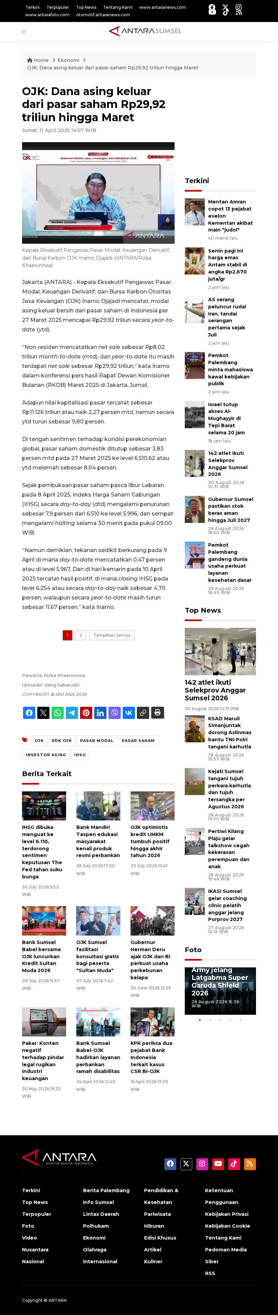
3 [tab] (220, 1019)
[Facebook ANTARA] (212, 7)
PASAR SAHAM (138, 740)
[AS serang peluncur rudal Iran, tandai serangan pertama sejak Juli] (195, 309)
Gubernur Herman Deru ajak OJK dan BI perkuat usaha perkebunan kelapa (150, 960)
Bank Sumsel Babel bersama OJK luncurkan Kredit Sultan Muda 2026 (41, 956)
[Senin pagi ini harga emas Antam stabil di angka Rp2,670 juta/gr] (195, 260)
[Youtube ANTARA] (212, 12)
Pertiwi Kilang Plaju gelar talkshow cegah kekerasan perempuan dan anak (229, 849)
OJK (39, 740)
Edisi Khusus (160, 1238)
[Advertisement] (231, 127)
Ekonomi (69, 60)
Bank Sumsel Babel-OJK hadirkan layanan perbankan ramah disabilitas (98, 1057)
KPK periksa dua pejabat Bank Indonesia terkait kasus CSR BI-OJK (151, 1057)
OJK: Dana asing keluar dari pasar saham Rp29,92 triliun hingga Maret (112, 68)
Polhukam (96, 1226)
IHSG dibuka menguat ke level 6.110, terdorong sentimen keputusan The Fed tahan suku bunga (42, 852)
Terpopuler (57, 7)
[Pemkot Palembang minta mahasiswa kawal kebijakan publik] (195, 365)
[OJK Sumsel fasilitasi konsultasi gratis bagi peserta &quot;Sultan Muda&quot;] (98, 920)
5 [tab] (240, 1019)
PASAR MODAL (97, 740)
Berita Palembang (106, 1190)
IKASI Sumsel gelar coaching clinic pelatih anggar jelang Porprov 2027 (227, 905)
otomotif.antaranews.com (103, 14)
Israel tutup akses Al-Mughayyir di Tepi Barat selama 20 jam (226, 418)
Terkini (32, 7)
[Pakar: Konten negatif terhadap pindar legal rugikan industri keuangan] (44, 1021)
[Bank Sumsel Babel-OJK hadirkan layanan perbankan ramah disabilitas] (98, 1021)
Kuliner (153, 1261)
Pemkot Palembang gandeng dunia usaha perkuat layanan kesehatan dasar (230, 562)
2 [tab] (210, 1019)
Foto (193, 950)
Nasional (33, 1261)
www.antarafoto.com (47, 14)
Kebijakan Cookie (227, 1226)
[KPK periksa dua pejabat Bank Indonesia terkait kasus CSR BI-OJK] (153, 1021)
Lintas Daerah (101, 1214)
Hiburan (154, 1226)
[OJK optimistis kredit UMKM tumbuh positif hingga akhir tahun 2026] (153, 805)
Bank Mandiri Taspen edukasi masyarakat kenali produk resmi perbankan (98, 841)
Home (41, 60)
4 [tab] (230, 1019)
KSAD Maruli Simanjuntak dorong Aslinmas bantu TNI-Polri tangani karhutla (230, 733)
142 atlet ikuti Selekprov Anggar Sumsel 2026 (215, 690)
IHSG (80, 754)
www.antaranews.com (162, 7)
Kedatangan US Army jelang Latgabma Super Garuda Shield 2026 (220, 977)
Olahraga (94, 1250)
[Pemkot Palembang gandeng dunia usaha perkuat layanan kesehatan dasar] (195, 554)
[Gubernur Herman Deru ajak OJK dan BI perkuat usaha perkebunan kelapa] (153, 920)
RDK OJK (62, 740)
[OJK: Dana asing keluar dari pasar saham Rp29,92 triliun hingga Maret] (220, 651)
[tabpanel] (220, 991)
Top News (86, 7)
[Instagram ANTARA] (239, 7)
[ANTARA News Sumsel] (145, 31)
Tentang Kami (118, 7)
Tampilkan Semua (112, 635)
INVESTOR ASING (46, 754)
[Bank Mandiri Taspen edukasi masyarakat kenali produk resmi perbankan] (98, 805)
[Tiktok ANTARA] (226, 12)
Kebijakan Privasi (227, 1214)
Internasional (100, 1261)
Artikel (152, 1250)
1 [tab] (200, 1019)
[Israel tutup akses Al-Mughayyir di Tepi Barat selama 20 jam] (195, 414)
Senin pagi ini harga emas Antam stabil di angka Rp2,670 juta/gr (227, 265)
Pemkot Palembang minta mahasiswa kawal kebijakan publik (230, 369)
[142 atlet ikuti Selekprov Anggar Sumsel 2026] (195, 463)
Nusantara (35, 1250)
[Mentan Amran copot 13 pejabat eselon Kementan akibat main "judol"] (195, 212)
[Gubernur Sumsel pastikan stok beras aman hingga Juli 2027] (195, 509)
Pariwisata (157, 1214)
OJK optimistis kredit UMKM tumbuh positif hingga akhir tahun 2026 (150, 841)
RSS (210, 1273)
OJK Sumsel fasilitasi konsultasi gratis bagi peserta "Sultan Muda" (97, 956)
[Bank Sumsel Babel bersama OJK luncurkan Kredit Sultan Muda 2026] (44, 920)
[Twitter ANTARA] (225, 7)
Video (29, 1238)
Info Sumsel (98, 1202)
